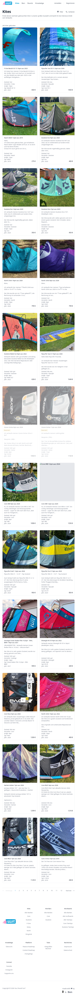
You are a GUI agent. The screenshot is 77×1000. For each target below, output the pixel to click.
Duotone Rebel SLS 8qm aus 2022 (15, 354)
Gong (28, 927)
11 (56, 890)
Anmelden (57, 3)
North (29, 931)
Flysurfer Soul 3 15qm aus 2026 (51, 354)
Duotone (29, 920)
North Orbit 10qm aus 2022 (50, 714)
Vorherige (9, 891)
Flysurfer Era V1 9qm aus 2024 (51, 571)
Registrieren (70, 3)
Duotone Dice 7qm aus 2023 (50, 209)
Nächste (68, 891)
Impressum (68, 947)
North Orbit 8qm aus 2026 (50, 280)
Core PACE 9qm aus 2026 (49, 785)
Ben (70, 992)
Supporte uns (9, 973)
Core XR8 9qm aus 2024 (12, 504)
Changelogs (29, 954)
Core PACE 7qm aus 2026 (12, 859)
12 (61, 890)
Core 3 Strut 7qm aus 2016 (50, 859)
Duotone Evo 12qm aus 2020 (13, 209)
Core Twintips (68, 923)
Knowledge (39, 3)
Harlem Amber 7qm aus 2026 (14, 785)
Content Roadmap (29, 950)
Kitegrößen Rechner (48, 948)
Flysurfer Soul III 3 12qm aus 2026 (52, 68)
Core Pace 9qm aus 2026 (12, 714)
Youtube (9, 966)
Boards (30, 3)
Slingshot (29, 934)
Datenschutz (68, 950)
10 (52, 890)
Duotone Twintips (68, 927)
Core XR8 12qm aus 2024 (49, 504)
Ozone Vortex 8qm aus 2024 (13, 427)
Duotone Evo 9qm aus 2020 (50, 138)
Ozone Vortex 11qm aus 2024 (51, 427)
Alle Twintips (68, 920)
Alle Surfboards (68, 916)
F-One (29, 923)
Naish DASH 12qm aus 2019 (13, 138)
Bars (23, 3)
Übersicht (9, 947)
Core (28, 916)
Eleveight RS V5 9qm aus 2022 (51, 640)
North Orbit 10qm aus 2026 (13, 280)
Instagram (9, 970)
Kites (17, 3)
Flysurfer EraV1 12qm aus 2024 (14, 571)
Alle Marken (29, 913)
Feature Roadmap (29, 947)
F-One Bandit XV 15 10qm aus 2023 (16, 68)
